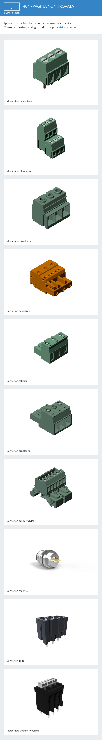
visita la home (67, 27)
